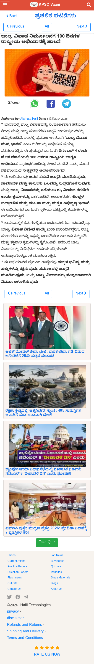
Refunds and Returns (24, 625)
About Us (56, 589)
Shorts (12, 556)
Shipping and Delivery (25, 631)
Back (13, 16)
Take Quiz (47, 542)
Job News (57, 556)
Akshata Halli (29, 119)
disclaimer (15, 618)
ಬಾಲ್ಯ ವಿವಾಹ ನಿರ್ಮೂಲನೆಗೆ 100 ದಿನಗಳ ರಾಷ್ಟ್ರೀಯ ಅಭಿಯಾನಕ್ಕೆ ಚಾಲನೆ (40, 39)
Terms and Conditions (25, 638)
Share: (13, 103)
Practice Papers (17, 567)
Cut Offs (12, 583)
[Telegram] (26, 598)
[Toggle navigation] (5, 5)
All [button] (47, 27)
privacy (13, 612)
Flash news (15, 578)
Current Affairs (16, 561)
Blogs (54, 583)
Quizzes (56, 567)
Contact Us (14, 589)
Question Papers (18, 572)
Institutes (56, 572)
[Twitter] (9, 598)
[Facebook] (18, 598)
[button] (15, 27)
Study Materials (60, 578)
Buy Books (57, 561)
